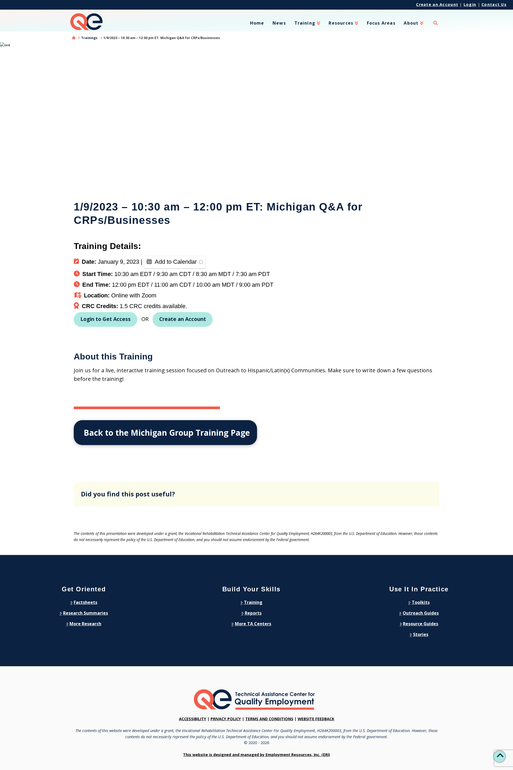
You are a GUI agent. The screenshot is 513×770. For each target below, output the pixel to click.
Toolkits (421, 602)
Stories (420, 634)
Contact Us (494, 4)
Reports (253, 613)
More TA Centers (253, 624)
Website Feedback (316, 718)
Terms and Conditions (269, 718)
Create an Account (437, 4)
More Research (85, 624)
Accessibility (192, 718)
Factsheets (85, 602)
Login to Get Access (105, 319)
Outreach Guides (421, 613)
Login (470, 4)
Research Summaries (85, 613)
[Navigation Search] (436, 26)
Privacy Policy (226, 718)
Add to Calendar (176, 261)
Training (253, 602)
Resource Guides (420, 624)
